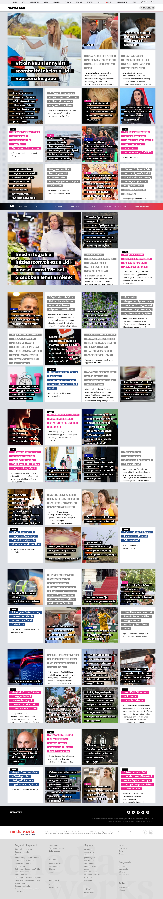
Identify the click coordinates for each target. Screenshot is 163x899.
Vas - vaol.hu (54, 845)
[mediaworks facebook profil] (144, 832)
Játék (134, 2)
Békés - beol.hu (20, 855)
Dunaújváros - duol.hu (23, 863)
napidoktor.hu (89, 863)
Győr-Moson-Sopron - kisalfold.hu (27, 869)
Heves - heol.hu (21, 875)
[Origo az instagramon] (138, 812)
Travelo (79, 2)
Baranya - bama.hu (22, 852)
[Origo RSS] (147, 812)
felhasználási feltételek (116, 819)
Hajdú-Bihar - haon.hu (23, 872)
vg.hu (51, 884)
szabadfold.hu (54, 866)
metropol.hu (123, 848)
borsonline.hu (89, 893)
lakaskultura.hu (89, 855)
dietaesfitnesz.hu (90, 872)
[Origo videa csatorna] (142, 812)
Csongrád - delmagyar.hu (24, 860)
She (99, 2)
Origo (15, 2)
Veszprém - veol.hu (56, 848)
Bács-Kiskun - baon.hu (23, 849)
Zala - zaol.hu (54, 851)
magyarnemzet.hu (56, 863)
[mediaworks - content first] (22, 833)
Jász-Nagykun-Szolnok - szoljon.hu (28, 877)
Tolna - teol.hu (20, 892)
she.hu (121, 854)
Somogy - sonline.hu (22, 886)
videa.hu (121, 872)
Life (23, 2)
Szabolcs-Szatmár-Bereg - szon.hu (28, 889)
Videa (46, 2)
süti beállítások (130, 819)
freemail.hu (122, 866)
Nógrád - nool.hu (21, 883)
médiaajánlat (149, 819)
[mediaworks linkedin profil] (150, 832)
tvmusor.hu (88, 880)
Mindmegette (34, 2)
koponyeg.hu (123, 869)
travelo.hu (87, 869)
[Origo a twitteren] (133, 812)
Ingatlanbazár (122, 2)
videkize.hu (88, 877)
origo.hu (52, 872)
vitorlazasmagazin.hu (92, 875)
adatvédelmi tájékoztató (99, 819)
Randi (109, 2)
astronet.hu (88, 849)
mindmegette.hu (90, 866)
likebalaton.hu (89, 860)
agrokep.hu (53, 887)
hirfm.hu (121, 890)
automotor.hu (89, 852)
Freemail (68, 2)
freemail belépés (147, 8)
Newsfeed (56, 2)
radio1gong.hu (123, 887)
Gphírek (89, 2)
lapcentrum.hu (123, 875)
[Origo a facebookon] (128, 812)
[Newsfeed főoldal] (16, 812)
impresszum (139, 819)
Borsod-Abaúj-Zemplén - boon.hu (27, 858)
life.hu (120, 851)
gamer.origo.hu (89, 858)
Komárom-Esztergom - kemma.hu (27, 880)
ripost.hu (121, 845)
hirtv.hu (52, 869)
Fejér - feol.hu (20, 866)
